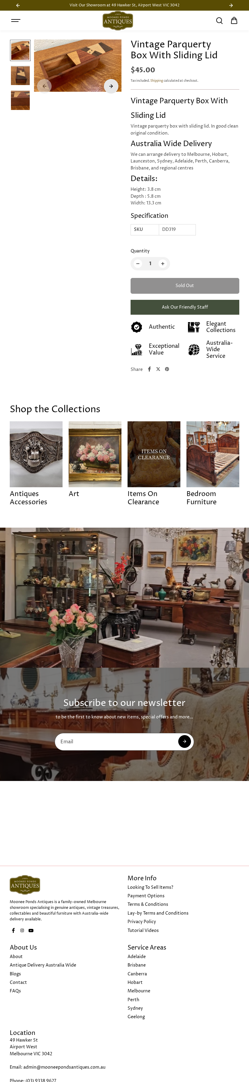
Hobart (135, 982)
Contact (18, 982)
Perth (133, 1000)
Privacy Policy (142, 922)
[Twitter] (158, 369)
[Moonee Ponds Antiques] (118, 20)
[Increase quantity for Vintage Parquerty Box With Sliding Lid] (163, 263)
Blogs (15, 974)
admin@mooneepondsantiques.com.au (64, 1067)
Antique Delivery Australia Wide (43, 965)
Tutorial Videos (143, 930)
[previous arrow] (44, 86)
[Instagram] (22, 930)
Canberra (137, 974)
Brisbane (137, 965)
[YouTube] (31, 930)
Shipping (156, 81)
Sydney (135, 1008)
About (16, 957)
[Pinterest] (167, 369)
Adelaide (137, 957)
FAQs (15, 991)
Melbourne (139, 991)
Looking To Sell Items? (150, 887)
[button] (234, 20)
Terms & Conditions (148, 904)
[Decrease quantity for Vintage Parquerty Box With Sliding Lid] (138, 263)
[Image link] (65, 885)
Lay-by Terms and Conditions (158, 913)
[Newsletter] (184, 741)
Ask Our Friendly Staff (185, 307)
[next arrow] (111, 86)
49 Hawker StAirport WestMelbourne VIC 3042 (31, 1047)
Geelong (136, 1017)
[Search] (219, 20)
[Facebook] (149, 369)
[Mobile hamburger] (16, 20)
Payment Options (146, 896)
